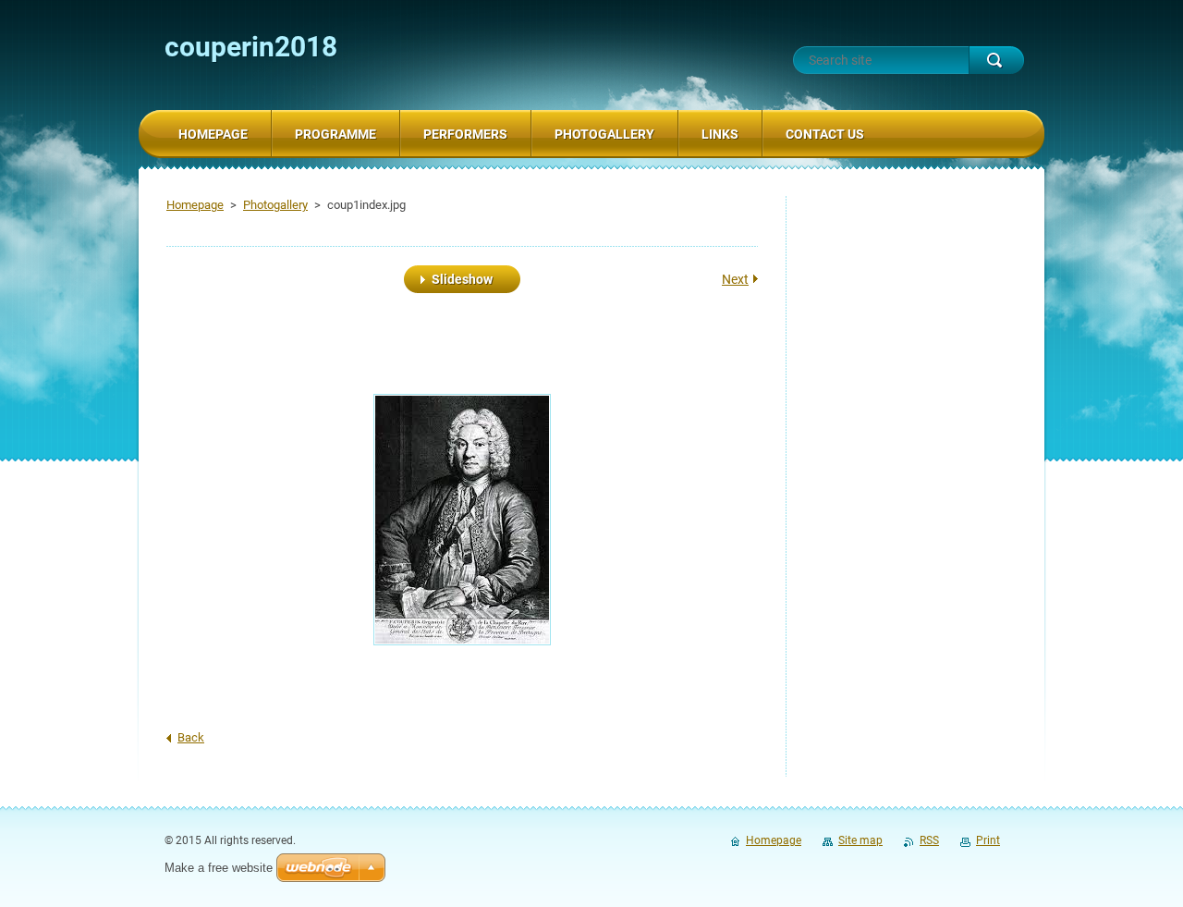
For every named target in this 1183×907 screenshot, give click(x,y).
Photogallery (275, 205)
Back (190, 737)
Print (988, 840)
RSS (929, 840)
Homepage (195, 205)
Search (996, 60)
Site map (860, 840)
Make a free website (219, 868)
